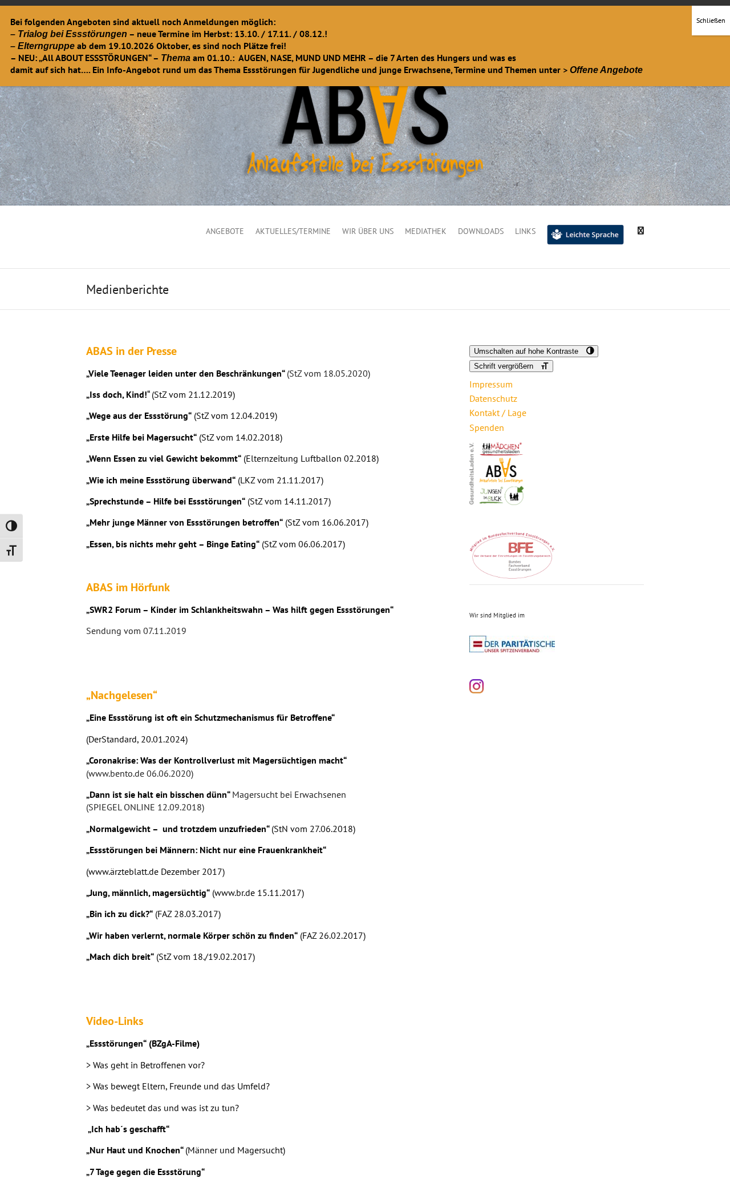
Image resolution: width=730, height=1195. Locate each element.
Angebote (225, 231)
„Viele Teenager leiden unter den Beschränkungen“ (185, 373)
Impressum (491, 384)
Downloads (481, 231)
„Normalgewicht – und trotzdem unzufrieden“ (177, 828)
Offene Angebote (606, 70)
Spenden (486, 427)
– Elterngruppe (42, 46)
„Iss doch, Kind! (116, 394)
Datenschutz (493, 398)
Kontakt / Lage (497, 412)
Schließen (710, 20)
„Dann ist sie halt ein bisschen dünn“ (158, 794)
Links (525, 231)
